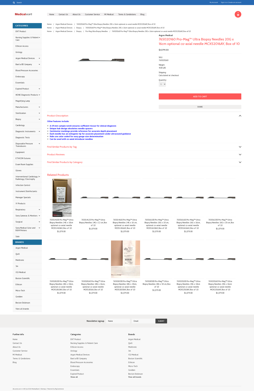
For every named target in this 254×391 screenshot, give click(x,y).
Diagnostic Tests (23, 137)
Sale (17, 236)
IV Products (20, 203)
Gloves (18, 170)
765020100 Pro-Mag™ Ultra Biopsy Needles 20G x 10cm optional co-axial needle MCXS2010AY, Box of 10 (188, 285)
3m (17, 266)
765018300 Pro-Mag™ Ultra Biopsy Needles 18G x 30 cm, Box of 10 (157, 284)
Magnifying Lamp (23, 101)
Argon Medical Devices (25, 58)
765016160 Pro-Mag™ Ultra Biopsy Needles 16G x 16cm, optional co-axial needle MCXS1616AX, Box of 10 (188, 223)
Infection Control (23, 185)
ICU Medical (21, 272)
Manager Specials (23, 197)
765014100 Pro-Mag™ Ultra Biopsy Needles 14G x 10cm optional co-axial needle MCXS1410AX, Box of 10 (61, 223)
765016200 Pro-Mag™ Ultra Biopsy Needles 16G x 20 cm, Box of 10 (220, 222)
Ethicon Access (22, 46)
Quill (18, 254)
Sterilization (21, 113)
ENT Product (21, 31)
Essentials (20, 82)
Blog (142, 14)
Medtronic (20, 260)
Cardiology (20, 125)
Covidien (19, 296)
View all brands (22, 309)
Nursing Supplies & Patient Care (27, 38)
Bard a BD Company (24, 64)
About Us (76, 14)
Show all (74, 377)
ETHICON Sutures (23, 158)
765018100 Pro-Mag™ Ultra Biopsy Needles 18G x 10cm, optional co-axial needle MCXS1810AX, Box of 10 (61, 285)
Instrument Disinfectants (26, 191)
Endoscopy (20, 76)
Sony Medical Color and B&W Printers (25, 229)
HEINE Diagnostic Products (27, 95)
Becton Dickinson (23, 302)
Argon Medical (22, 248)
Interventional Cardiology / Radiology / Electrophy (27, 177)
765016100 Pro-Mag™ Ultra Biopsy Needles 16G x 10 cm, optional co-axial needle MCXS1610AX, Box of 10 (157, 223)
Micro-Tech (20, 290)
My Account (214, 2)
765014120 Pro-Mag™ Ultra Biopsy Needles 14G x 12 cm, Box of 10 (93, 222)
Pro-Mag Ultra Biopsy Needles (96, 31)
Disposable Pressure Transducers (24, 144)
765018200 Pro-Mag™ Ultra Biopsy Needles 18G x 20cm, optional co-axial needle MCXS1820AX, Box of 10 (125, 285)
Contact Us (63, 14)
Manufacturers (22, 107)
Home (51, 14)
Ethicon (19, 284)
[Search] (14, 2)
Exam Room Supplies (24, 164)
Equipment (20, 152)
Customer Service (92, 14)
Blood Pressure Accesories (27, 70)
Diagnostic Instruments (25, 131)
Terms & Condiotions (127, 14)
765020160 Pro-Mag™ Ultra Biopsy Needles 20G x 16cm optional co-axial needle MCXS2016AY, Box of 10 (220, 285)
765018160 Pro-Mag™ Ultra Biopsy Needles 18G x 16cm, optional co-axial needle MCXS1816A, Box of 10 (93, 285)
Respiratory (20, 209)
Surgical (19, 221)
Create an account (234, 2)
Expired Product (22, 88)
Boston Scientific (23, 278)
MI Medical (109, 14)
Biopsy (18, 119)
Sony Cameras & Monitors (26, 215)
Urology (19, 52)
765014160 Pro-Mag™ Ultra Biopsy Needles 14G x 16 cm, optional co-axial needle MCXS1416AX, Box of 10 (125, 223)
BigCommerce (59, 389)
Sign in (223, 2)
